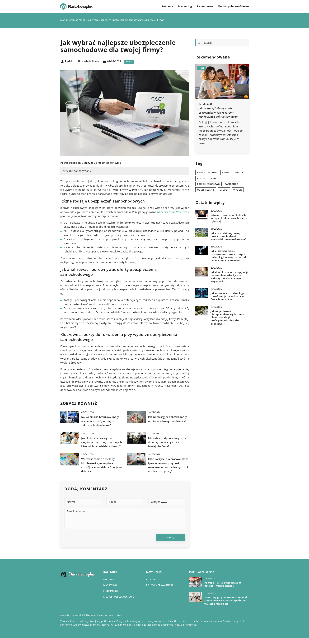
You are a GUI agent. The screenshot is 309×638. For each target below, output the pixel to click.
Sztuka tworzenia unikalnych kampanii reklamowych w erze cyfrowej (229, 218)
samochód (232, 184)
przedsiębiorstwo (208, 184)
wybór (237, 189)
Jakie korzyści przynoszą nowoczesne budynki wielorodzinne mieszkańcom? (228, 236)
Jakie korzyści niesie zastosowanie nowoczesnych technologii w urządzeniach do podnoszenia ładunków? (229, 255)
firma (225, 172)
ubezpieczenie (206, 189)
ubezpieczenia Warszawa (173, 212)
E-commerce (205, 6)
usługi (224, 189)
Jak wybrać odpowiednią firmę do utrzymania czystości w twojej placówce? (167, 442)
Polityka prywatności (160, 585)
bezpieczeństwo (207, 172)
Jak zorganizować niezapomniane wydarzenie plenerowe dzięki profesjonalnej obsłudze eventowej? (227, 317)
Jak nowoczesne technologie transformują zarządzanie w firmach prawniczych (228, 296)
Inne (129, 61)
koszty (239, 172)
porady (215, 178)
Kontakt (151, 579)
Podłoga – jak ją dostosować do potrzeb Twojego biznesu (223, 584)
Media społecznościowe (233, 6)
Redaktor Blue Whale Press (82, 61)
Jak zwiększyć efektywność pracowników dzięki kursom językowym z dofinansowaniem (218, 112)
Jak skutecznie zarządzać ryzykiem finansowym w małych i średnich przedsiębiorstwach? (101, 442)
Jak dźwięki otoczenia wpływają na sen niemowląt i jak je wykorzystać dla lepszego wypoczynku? (229, 277)
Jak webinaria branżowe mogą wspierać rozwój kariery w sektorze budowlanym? (100, 421)
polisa (201, 178)
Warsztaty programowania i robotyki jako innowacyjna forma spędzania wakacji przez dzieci (226, 600)
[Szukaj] (199, 43)
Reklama (167, 6)
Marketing (185, 6)
